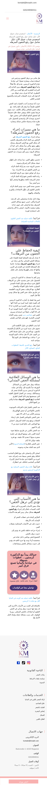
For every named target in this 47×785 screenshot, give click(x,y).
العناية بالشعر (40, 707)
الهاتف (36, 753)
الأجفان (29, 34)
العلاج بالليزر (40, 719)
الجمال (42, 715)
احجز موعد (23, 782)
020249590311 (29, 10)
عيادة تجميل (20, 49)
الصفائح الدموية (19, 444)
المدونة (42, 682)
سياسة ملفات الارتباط (37, 679)
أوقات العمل (33, 761)
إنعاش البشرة (40, 711)
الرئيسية (37, 34)
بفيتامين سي (27, 315)
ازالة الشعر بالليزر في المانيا (35, 699)
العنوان (36, 745)
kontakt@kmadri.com (27, 3)
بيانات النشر (40, 675)
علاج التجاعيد (30, 49)
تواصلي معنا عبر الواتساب (23, 588)
